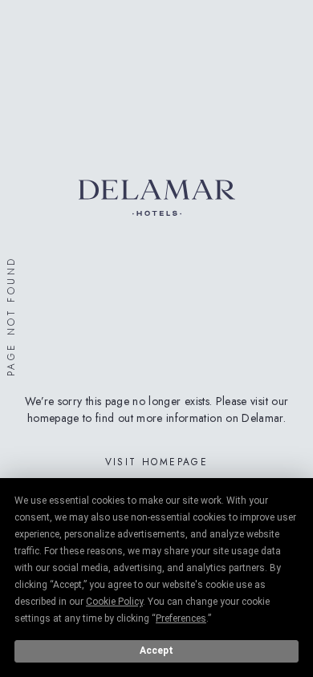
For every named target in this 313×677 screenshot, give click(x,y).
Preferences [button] (181, 618)
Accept (156, 650)
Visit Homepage (157, 462)
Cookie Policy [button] (114, 601)
